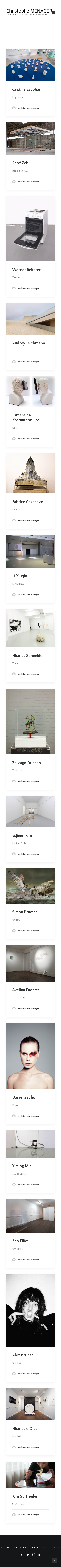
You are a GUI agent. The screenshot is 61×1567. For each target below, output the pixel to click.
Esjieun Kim (22, 835)
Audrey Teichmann (28, 343)
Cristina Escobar (26, 89)
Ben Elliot (20, 1241)
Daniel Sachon (24, 1097)
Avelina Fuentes (26, 990)
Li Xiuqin (19, 576)
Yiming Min (22, 1166)
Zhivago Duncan (26, 763)
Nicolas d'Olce (25, 1429)
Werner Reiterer (26, 270)
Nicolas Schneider (28, 656)
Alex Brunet (22, 1355)
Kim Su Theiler (25, 1496)
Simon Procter (24, 912)
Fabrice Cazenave (27, 502)
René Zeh (20, 163)
